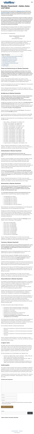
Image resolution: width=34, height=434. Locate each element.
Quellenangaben (5, 65)
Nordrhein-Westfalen (5, 12)
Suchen (2, 411)
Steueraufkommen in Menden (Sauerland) (10, 63)
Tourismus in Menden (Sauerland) (8, 61)
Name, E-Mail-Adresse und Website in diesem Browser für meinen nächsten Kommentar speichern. (17, 403)
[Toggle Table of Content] (21, 55)
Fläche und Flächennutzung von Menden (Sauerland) (12, 56)
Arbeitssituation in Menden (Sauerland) (9, 59)
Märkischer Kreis (20, 11)
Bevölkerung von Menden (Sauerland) (9, 57)
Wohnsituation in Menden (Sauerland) (9, 60)
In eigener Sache (5, 64)
